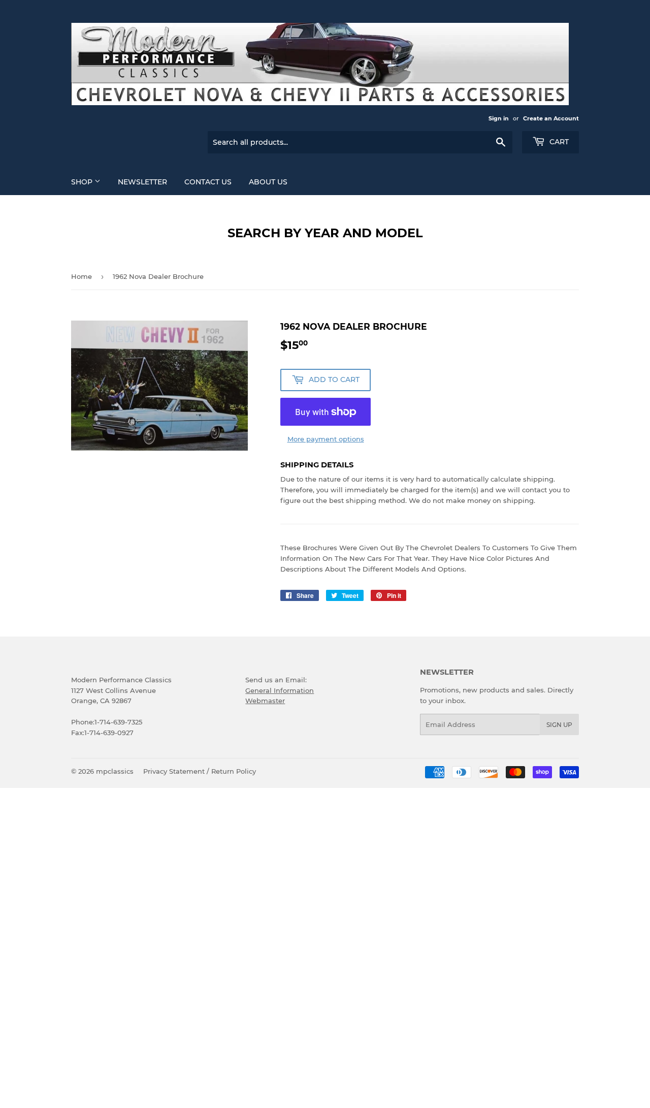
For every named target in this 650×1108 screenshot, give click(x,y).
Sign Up (559, 725)
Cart (558, 141)
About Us (268, 181)
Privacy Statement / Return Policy (199, 771)
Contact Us (208, 181)
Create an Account (551, 118)
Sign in (499, 118)
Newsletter (142, 181)
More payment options (325, 439)
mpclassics (115, 771)
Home (81, 276)
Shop (82, 181)
